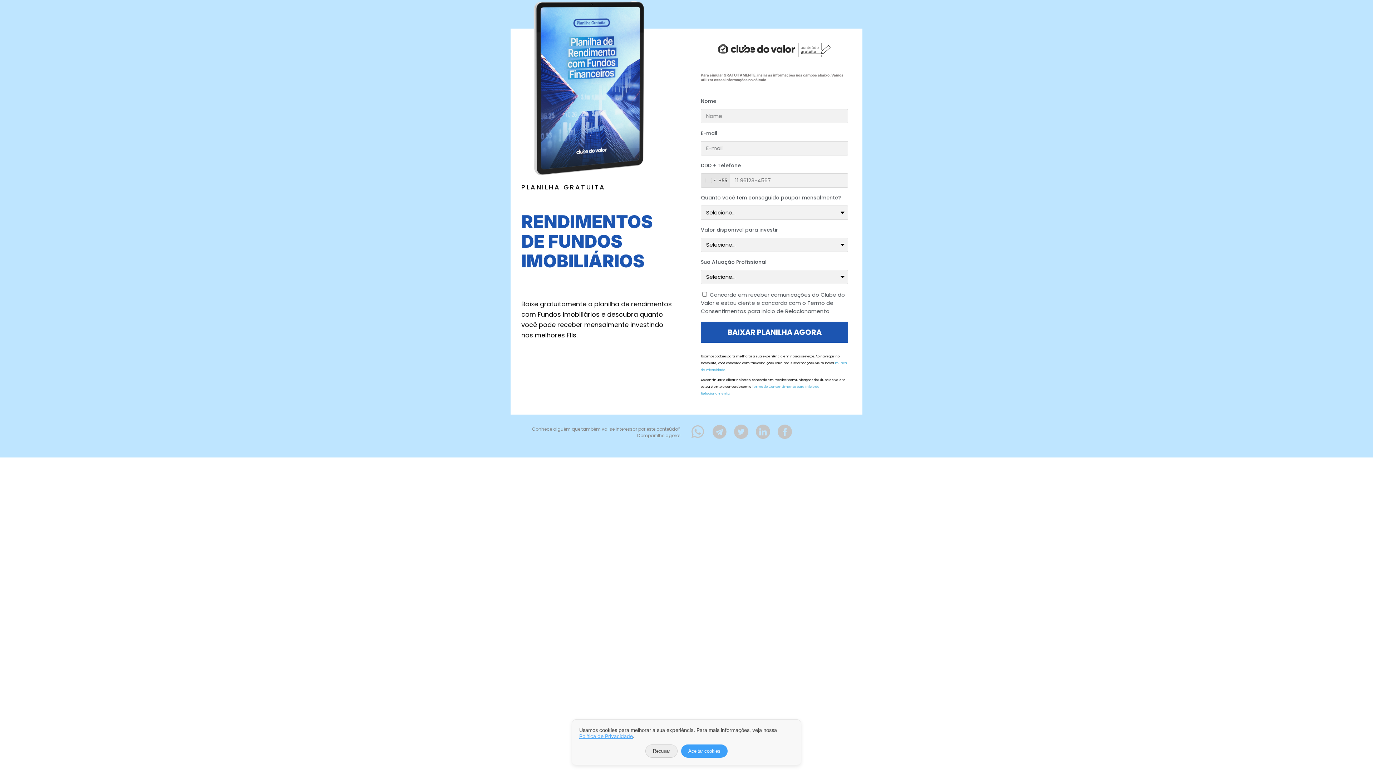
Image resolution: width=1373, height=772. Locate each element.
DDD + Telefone (721, 165)
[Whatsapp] (698, 432)
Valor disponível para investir (739, 229)
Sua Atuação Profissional (734, 262)
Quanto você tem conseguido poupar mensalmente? (771, 197)
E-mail (709, 133)
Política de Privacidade (606, 736)
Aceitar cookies (704, 751)
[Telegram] (719, 432)
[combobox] (715, 180)
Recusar (661, 751)
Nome (708, 101)
